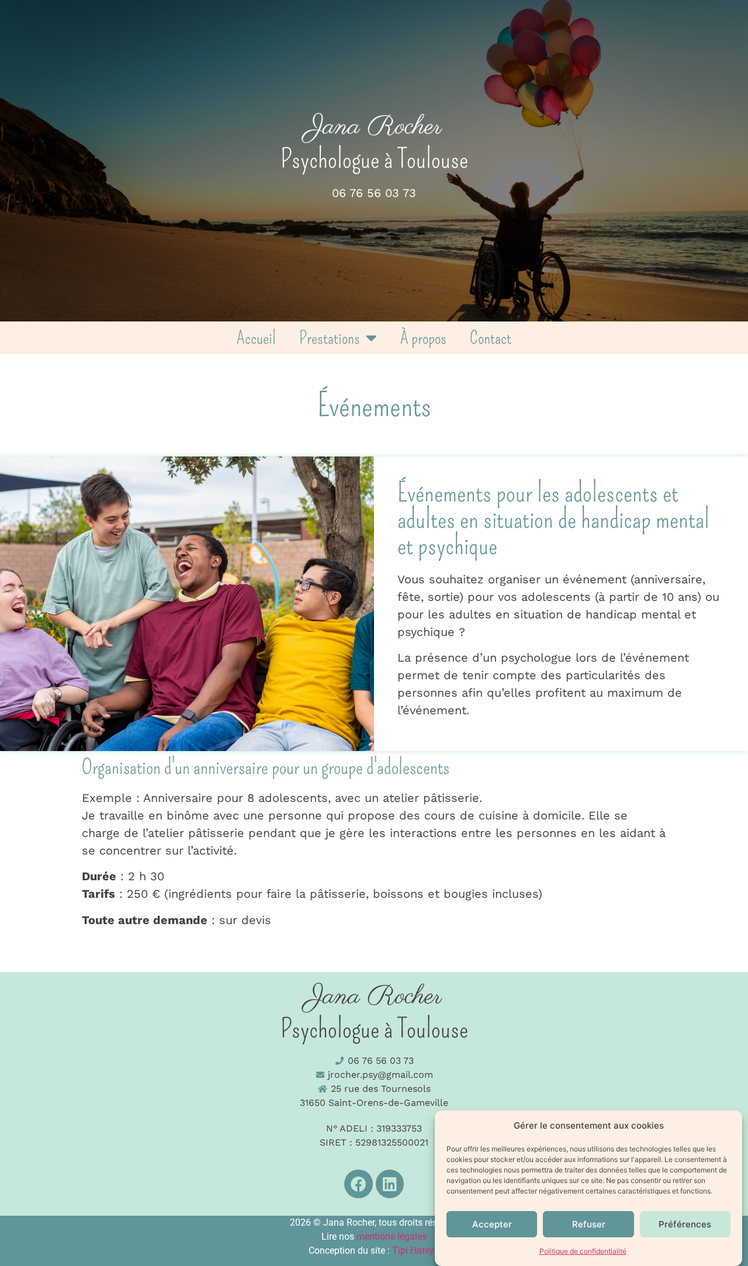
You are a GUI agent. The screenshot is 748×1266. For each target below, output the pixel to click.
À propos (423, 337)
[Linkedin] (390, 1184)
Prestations (329, 337)
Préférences (685, 1224)
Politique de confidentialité (582, 1251)
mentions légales (391, 1236)
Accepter (492, 1224)
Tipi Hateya (415, 1250)
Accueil (256, 337)
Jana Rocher (374, 127)
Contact (490, 337)
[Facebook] (358, 1184)
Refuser (588, 1224)
